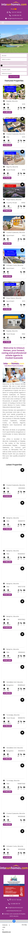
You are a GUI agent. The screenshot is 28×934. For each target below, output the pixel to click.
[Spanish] (15, 9)
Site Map (24, 925)
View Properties (14, 76)
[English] (12, 9)
